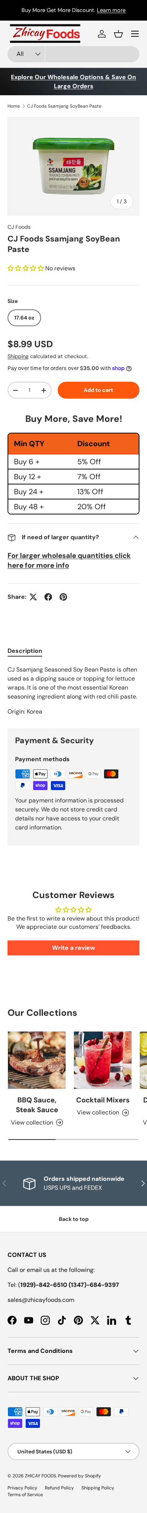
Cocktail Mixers (103, 1100)
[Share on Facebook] (48, 596)
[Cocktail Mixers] (103, 1060)
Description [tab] (25, 651)
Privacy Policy (22, 1488)
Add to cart (98, 390)
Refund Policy (59, 1488)
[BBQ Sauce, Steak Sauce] (37, 1060)
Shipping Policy (97, 1488)
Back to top (74, 1219)
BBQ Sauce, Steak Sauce (37, 1104)
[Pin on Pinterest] (63, 596)
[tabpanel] (73, 690)
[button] (118, 33)
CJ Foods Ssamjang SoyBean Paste (64, 106)
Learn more (111, 10)
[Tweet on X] (33, 596)
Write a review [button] (73, 948)
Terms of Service (25, 1495)
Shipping (18, 356)
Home (14, 106)
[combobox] (73, 54)
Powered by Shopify (79, 1476)
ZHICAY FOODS (40, 1476)
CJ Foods (19, 226)
